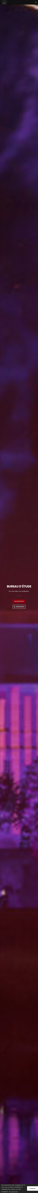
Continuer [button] (33, 1188)
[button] (35, 2)
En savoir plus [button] (13, 1191)
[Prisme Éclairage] (4, 2)
